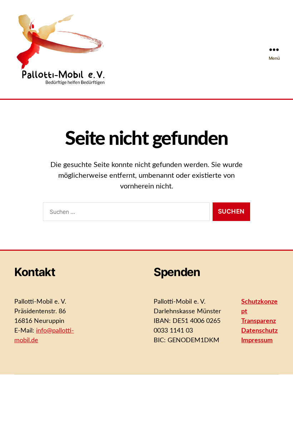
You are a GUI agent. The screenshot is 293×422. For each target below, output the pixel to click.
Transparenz (258, 321)
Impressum (257, 340)
